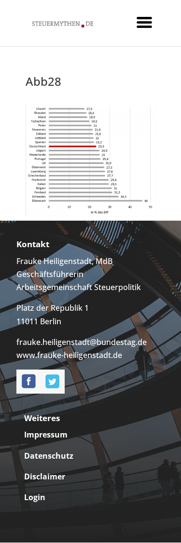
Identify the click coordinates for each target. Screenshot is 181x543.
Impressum (46, 434)
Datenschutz (48, 455)
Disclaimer (44, 476)
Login (34, 497)
